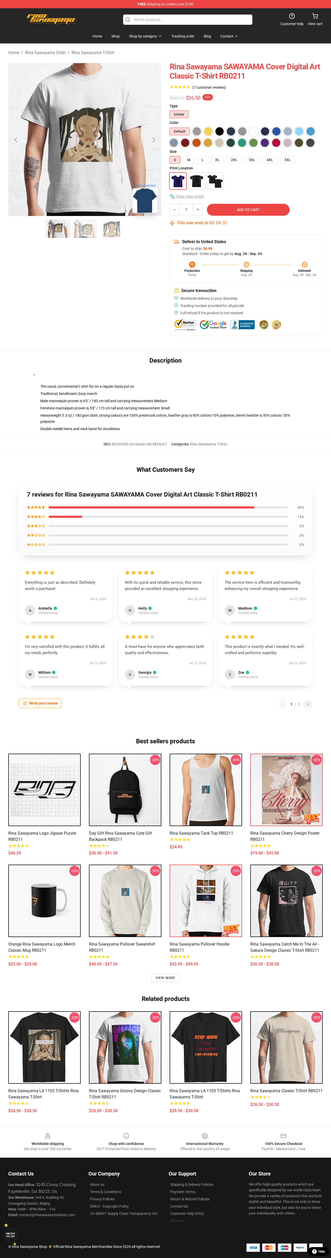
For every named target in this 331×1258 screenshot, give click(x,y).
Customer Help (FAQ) (187, 1213)
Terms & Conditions (105, 1192)
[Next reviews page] (307, 704)
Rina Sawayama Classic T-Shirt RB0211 (286, 1090)
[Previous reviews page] (282, 704)
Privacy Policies (102, 1199)
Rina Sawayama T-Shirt (93, 52)
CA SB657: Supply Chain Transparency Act (123, 1213)
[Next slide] (153, 139)
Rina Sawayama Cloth (45, 52)
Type (174, 106)
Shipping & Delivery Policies (191, 1184)
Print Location (181, 168)
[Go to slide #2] (84, 228)
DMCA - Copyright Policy (109, 1206)
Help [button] (322, 1251)
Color (174, 123)
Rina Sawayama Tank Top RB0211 (201, 833)
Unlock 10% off (10, 1235)
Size (173, 151)
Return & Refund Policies (189, 1199)
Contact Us (179, 1206)
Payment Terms (182, 1192)
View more (166, 978)
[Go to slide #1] (58, 228)
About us (97, 1184)
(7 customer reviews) (209, 87)
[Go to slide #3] (111, 228)
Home (13, 52)
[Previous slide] (16, 139)
